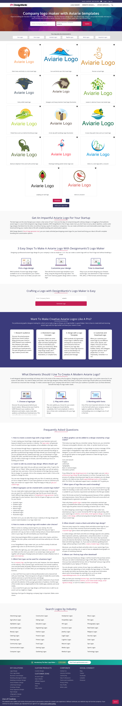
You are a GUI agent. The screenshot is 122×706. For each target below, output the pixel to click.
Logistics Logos (66, 639)
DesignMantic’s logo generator (44, 495)
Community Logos (15, 643)
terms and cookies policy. (48, 703)
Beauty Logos (14, 632)
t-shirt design (72, 516)
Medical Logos (66, 651)
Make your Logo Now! (61, 205)
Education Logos (41, 624)
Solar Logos (91, 639)
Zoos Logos (37, 37)
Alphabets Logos (15, 624)
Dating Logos (40, 620)
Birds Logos (86, 37)
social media (84, 514)
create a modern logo (92, 544)
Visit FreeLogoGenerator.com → (79, 662)
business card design (37, 578)
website (77, 514)
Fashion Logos (40, 632)
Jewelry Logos (66, 632)
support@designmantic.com (71, 575)
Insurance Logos (67, 628)
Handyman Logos (67, 616)
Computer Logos (15, 651)
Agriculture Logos (15, 620)
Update (87, 24)
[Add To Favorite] (40, 44)
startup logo (52, 550)
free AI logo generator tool (31, 231)
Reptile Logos (69, 37)
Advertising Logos (15, 616)
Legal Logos (65, 636)
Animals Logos (53, 37)
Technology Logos (93, 651)
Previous (57, 200)
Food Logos (39, 643)
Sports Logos (91, 647)
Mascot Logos (66, 643)
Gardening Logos (41, 651)
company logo (19, 562)
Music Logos (91, 616)
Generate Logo (61, 303)
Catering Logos (14, 636)
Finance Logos (40, 636)
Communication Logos (17, 647)
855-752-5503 (95, 1)
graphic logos (77, 502)
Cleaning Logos (14, 639)
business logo (85, 578)
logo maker (45, 443)
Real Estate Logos (92, 628)
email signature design (96, 514)
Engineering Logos (41, 628)
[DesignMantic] (19, 5)
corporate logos (67, 530)
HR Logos (65, 624)
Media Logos (66, 647)
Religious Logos (92, 632)
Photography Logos (93, 624)
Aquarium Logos (102, 37)
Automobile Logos (15, 628)
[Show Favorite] (101, 1)
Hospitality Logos (67, 620)
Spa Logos (90, 643)
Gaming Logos (40, 647)
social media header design (94, 580)
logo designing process (80, 473)
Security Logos (91, 636)
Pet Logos (90, 620)
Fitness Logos (40, 639)
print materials (19, 556)
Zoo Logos (20, 37)
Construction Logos (42, 616)
